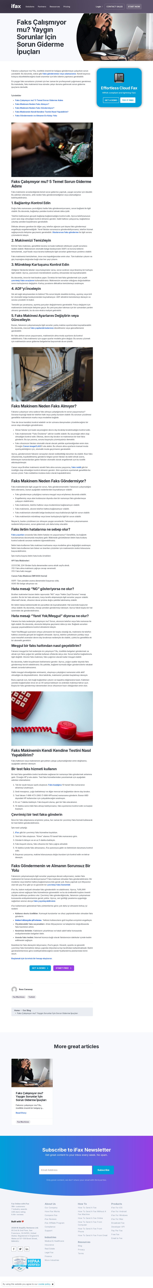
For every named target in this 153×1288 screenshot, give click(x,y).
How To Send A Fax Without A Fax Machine (92, 1212)
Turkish (31, 997)
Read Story (21, 1113)
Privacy (81, 1249)
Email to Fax (116, 1238)
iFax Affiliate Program (54, 1223)
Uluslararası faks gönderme (65, 232)
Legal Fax (49, 1252)
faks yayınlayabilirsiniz (44, 901)
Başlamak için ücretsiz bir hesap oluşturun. (31, 958)
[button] (111, 100)
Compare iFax (51, 1215)
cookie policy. (44, 1284)
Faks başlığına (55, 785)
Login (98, 6)
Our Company (51, 1207)
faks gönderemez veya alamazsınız (59, 74)
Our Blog (27, 1010)
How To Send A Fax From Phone (90, 1230)
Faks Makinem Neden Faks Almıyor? (32, 104)
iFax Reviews (50, 1219)
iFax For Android (118, 1211)
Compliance (50, 1227)
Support (48, 1230)
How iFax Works (52, 1211)
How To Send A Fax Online (90, 1218)
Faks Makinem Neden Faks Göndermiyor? (34, 108)
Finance (48, 1256)
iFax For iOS (116, 1207)
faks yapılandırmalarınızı (42, 328)
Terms (81, 1253)
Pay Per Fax (117, 1230)
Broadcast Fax (117, 1223)
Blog (80, 1246)
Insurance (49, 1245)
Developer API (118, 1227)
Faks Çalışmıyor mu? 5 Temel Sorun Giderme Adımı (39, 100)
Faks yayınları (18, 535)
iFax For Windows (119, 1215)
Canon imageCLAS (32, 446)
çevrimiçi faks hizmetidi (58, 885)
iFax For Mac (117, 1219)
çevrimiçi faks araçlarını (22, 280)
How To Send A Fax (87, 1207)
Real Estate (50, 1248)
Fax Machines (19, 997)
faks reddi (76, 467)
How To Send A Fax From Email (92, 1235)
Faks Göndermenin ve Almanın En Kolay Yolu (36, 115)
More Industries (52, 1260)
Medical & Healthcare (54, 1241)
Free (115, 1234)
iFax (17, 832)
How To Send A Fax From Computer (90, 1223)
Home (17, 1010)
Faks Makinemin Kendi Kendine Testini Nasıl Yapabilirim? (41, 112)
